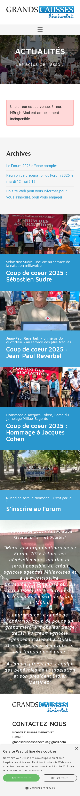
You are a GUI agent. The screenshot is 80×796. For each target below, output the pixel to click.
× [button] (76, 748)
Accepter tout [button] (21, 777)
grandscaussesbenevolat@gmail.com (39, 742)
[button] (40, 29)
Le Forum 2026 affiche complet (31, 166)
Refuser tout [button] (59, 777)
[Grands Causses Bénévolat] (40, 12)
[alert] (40, 770)
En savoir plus (37, 770)
